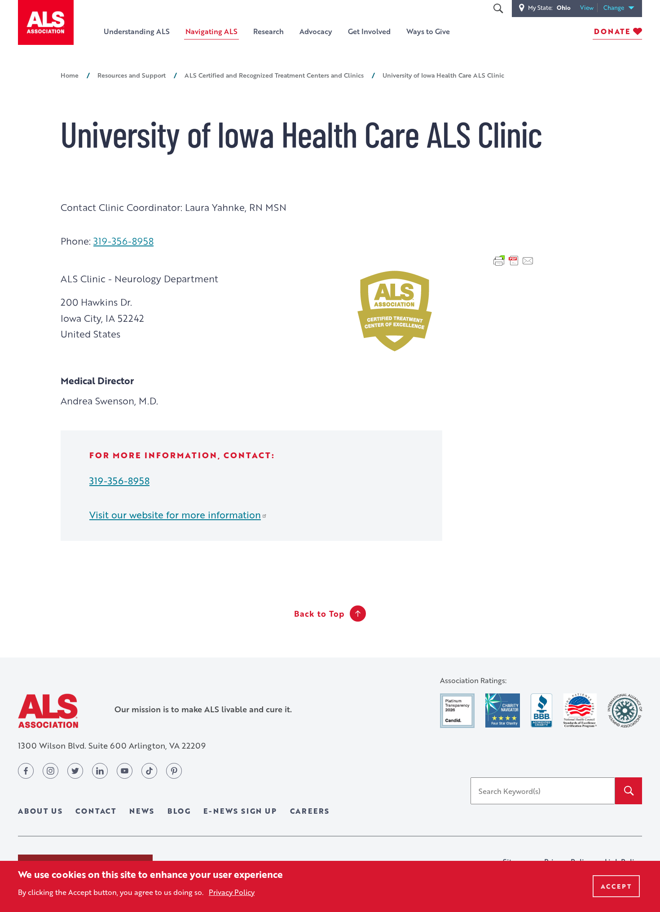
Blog (178, 811)
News (141, 811)
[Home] (46, 22)
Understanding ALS (137, 31)
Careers (310, 811)
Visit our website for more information (175, 514)
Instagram (50, 771)
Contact (95, 811)
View (589, 8)
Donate (612, 31)
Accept (616, 886)
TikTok (149, 771)
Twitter (75, 771)
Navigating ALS (211, 31)
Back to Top (319, 613)
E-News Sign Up (240, 811)
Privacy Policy (232, 891)
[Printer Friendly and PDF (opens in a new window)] (513, 260)
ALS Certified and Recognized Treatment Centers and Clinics (274, 74)
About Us (40, 811)
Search (498, 8)
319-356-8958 (123, 240)
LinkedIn (100, 771)
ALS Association (48, 710)
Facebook (26, 771)
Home (70, 74)
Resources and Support (131, 74)
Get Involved (369, 31)
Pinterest (174, 771)
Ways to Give (428, 31)
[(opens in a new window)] (457, 710)
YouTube (124, 771)
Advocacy (315, 31)
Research (268, 31)
